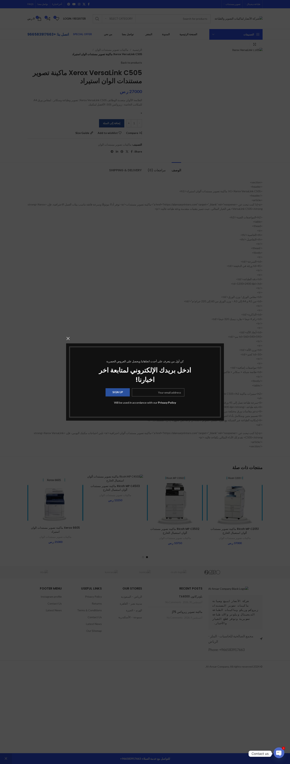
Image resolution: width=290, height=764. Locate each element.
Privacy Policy (167, 402)
